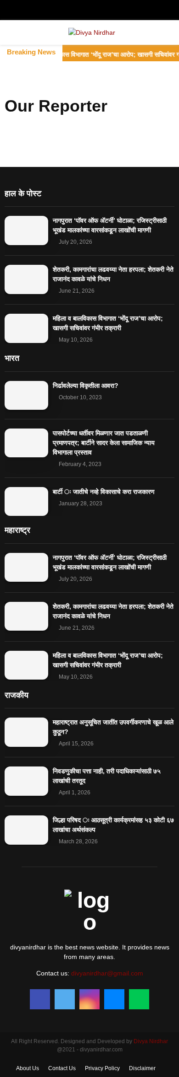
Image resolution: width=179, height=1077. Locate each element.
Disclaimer (142, 1068)
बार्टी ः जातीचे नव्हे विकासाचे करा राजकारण (104, 491)
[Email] (114, 999)
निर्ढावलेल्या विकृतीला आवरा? (85, 385)
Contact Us (62, 1068)
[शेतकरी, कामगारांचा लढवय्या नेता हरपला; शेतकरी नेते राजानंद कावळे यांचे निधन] (26, 279)
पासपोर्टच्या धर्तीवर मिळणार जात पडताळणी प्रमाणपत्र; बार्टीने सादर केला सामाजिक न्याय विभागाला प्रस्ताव (104, 442)
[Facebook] (40, 999)
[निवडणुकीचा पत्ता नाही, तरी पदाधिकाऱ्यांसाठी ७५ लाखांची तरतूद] (26, 780)
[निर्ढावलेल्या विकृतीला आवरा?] (26, 395)
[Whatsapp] (139, 999)
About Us (27, 1068)
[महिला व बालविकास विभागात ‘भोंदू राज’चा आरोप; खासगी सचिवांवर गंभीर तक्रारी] (26, 328)
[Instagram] (89, 999)
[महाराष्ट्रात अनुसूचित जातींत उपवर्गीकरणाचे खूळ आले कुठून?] (26, 732)
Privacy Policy (102, 1068)
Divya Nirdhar (151, 1041)
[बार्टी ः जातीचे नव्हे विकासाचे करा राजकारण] (26, 501)
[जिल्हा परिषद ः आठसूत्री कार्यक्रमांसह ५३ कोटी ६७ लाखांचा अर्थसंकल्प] (26, 829)
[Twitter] (65, 999)
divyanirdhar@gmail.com (107, 973)
